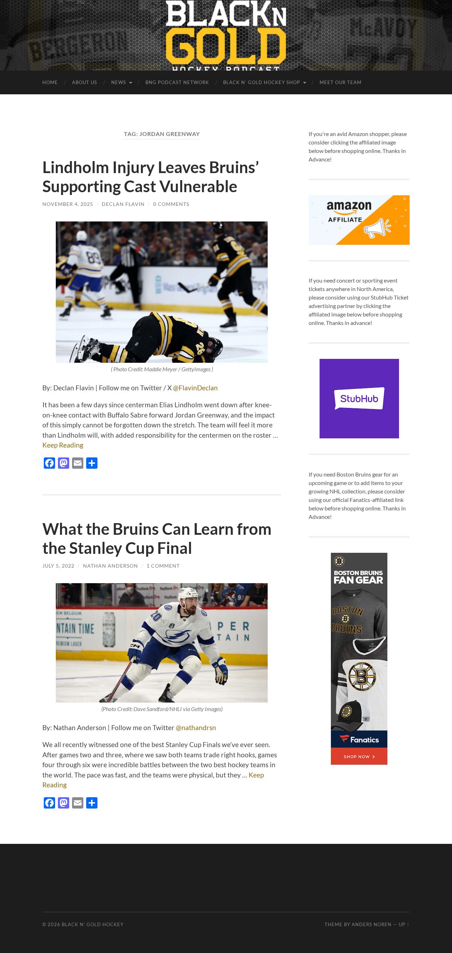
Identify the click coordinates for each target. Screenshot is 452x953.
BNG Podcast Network (177, 82)
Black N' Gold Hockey (93, 924)
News (118, 82)
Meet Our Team (341, 82)
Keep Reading (62, 445)
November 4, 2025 (67, 204)
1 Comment (163, 566)
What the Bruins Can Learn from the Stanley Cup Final (157, 538)
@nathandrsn (196, 727)
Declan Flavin (123, 204)
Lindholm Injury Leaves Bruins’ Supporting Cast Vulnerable (150, 177)
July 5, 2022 (58, 566)
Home (50, 82)
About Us (84, 82)
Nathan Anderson (110, 566)
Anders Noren (372, 924)
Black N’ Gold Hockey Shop (261, 82)
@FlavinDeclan (195, 388)
